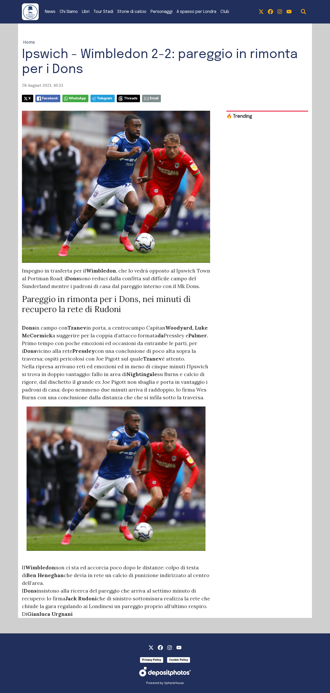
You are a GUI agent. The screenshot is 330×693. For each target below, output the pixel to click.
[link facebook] (270, 12)
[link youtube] (289, 12)
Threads (130, 98)
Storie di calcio (131, 12)
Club (224, 12)
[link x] (261, 12)
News (50, 12)
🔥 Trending (239, 116)
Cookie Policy (178, 660)
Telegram (104, 98)
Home (29, 42)
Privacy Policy (151, 660)
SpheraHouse (174, 683)
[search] (303, 12)
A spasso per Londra (196, 12)
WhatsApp (77, 98)
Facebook (50, 98)
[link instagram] (279, 12)
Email (154, 98)
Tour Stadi (103, 12)
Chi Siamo (69, 12)
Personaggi (161, 12)
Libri (85, 12)
